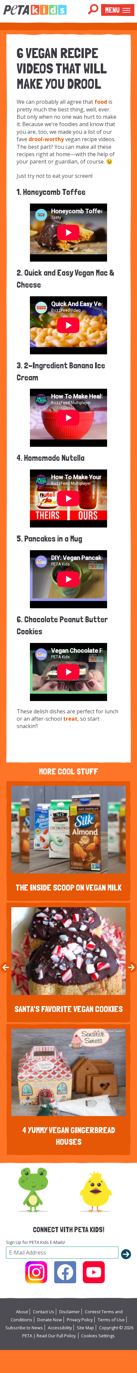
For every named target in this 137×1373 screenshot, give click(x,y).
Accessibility (60, 1328)
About (22, 1312)
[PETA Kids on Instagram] (36, 1272)
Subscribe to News (24, 1328)
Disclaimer (69, 1312)
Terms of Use (111, 1320)
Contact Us (43, 1312)
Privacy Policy (80, 1320)
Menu (112, 10)
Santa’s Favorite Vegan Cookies (68, 1009)
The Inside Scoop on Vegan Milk (68, 888)
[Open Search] (93, 9)
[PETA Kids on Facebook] (65, 1272)
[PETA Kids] (35, 9)
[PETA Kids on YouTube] (94, 1272)
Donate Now (49, 1320)
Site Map (85, 1328)
